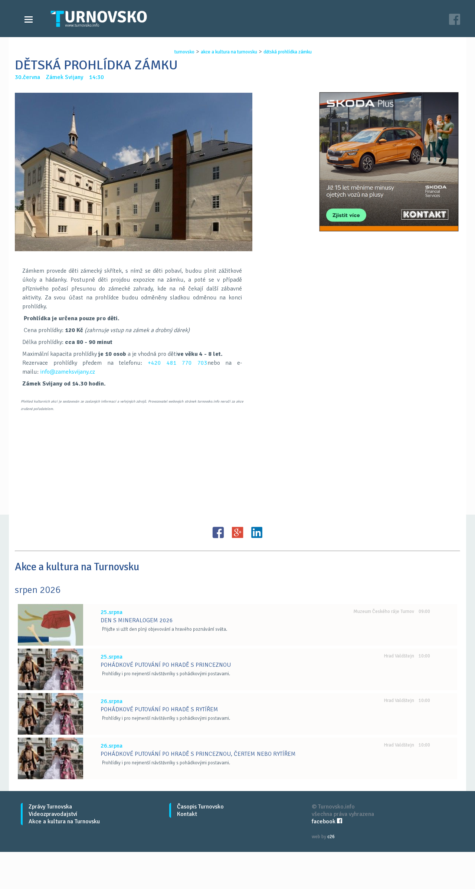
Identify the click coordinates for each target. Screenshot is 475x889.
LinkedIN (257, 532)
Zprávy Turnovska (50, 806)
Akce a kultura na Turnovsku (64, 821)
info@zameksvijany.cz (67, 371)
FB (218, 532)
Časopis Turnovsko (200, 806)
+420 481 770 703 (177, 363)
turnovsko (184, 52)
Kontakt (187, 814)
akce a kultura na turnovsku (229, 52)
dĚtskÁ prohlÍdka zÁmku (287, 52)
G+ (237, 532)
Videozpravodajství (53, 814)
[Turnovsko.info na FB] (454, 20)
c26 (331, 837)
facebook (324, 821)
